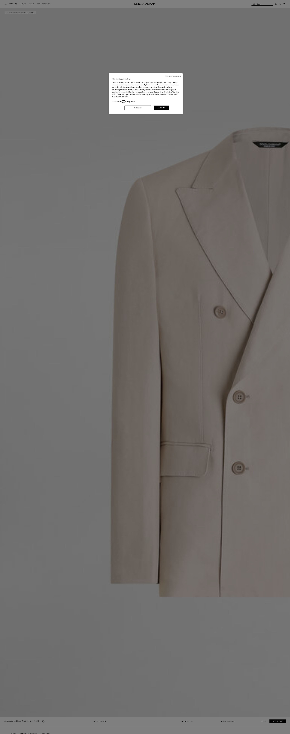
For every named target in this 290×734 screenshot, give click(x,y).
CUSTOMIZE (138, 107)
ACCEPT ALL (161, 107)
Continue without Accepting (173, 76)
